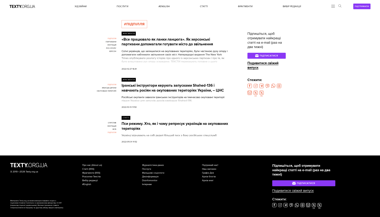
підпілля (112, 38)
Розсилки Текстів (91, 176)
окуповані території (106, 91)
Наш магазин (209, 169)
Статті (126, 118)
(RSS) (91, 169)
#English (86, 184)
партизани (111, 42)
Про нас (86, 165)
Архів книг (208, 180)
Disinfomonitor (149, 180)
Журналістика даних (153, 165)
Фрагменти (129, 33)
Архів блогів (209, 176)
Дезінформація (150, 176)
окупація (111, 45)
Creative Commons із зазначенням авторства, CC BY (40, 203)
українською (31, 205)
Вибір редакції (90, 180)
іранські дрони (109, 88)
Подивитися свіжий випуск (293, 191)
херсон (112, 51)
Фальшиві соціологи (153, 172)
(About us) (96, 165)
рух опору (111, 48)
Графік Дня (208, 172)
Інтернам (147, 184)
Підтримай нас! (210, 165)
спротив (112, 123)
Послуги (146, 169)
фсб (114, 129)
